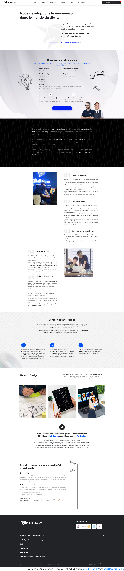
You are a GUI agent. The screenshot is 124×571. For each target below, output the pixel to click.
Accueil (34, 2)
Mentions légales (48, 564)
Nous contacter (81, 2)
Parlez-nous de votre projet (50, 98)
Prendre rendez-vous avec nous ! (74, 42)
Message (41, 84)
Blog (72, 2)
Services (63, 2)
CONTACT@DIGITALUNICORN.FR (83, 569)
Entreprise (42, 79)
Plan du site (56, 564)
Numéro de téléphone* (46, 74)
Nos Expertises (52, 2)
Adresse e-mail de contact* (70, 68)
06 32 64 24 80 (53, 569)
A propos (43, 2)
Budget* (65, 74)
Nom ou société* (44, 68)
